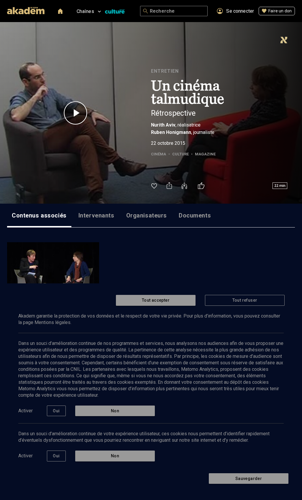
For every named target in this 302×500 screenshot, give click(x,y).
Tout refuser (244, 300)
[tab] (39, 215)
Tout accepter (156, 300)
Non (115, 410)
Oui (56, 410)
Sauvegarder (248, 478)
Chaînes (85, 11)
